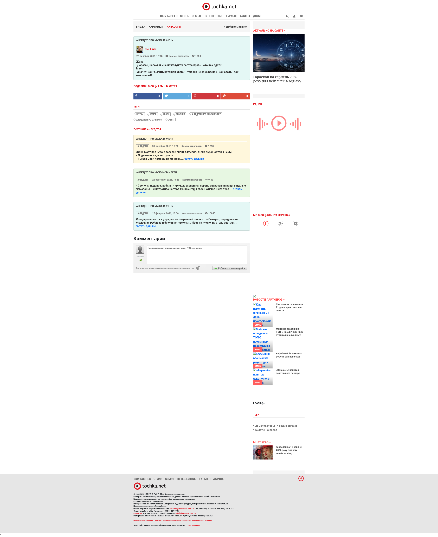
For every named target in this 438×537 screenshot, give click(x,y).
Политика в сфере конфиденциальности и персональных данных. (183, 521)
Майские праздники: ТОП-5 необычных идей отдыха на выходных (289, 331)
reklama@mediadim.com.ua (182, 509)
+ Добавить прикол (235, 26)
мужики (180, 114)
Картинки (156, 26)
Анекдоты (174, 26)
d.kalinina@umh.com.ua (186, 513)
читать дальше (194, 158)
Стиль (184, 16)
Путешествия (213, 16)
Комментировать (178, 56)
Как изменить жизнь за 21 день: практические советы (289, 307)
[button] (294, 16)
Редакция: (138, 513)
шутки (139, 114)
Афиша (245, 16)
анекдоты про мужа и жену (206, 114)
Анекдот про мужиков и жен (156, 172)
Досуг (257, 16)
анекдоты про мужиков (149, 119)
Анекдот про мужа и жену (154, 138)
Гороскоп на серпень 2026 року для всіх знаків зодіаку (277, 78)
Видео (140, 26)
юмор (153, 114)
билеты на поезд (266, 430)
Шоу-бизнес (168, 16)
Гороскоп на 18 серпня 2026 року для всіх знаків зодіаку (289, 450)
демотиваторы (265, 425)
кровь (166, 114)
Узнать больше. (193, 525)
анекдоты (143, 146)
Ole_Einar (150, 49)
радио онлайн (288, 425)
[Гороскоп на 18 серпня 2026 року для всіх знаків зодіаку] (263, 452)
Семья (196, 16)
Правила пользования (143, 521)
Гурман (231, 16)
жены (171, 119)
